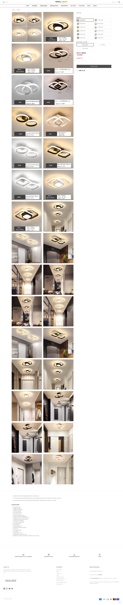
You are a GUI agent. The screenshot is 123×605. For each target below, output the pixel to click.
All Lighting (34, 5)
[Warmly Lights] (61, 2)
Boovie (18, 9)
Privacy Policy (59, 584)
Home (27, 5)
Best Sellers (73, 5)
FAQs (57, 575)
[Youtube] (9, 588)
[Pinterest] (12, 588)
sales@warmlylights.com (97, 571)
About (88, 5)
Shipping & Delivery (60, 578)
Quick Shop (58, 569)
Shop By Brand (64, 5)
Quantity (80, 58)
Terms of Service (59, 580)
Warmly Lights (9, 598)
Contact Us (58, 573)
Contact (95, 5)
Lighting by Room (54, 5)
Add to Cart (94, 66)
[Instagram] (7, 588)
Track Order (81, 5)
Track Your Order (60, 576)
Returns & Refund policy (61, 582)
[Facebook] (4, 588)
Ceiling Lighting (43, 5)
